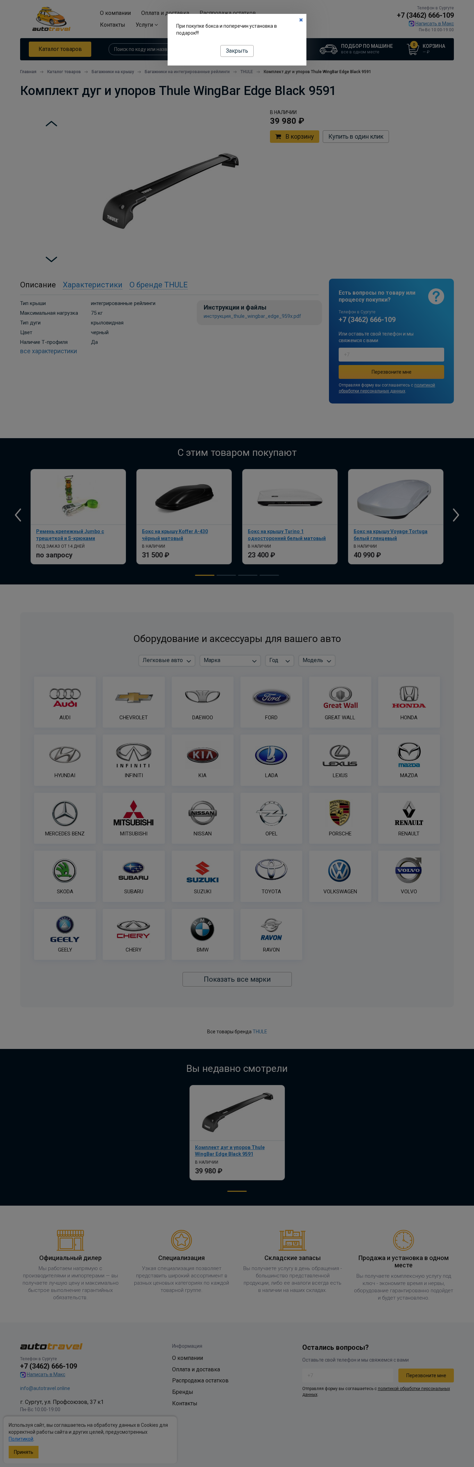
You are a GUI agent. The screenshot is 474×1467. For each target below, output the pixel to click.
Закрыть (237, 50)
